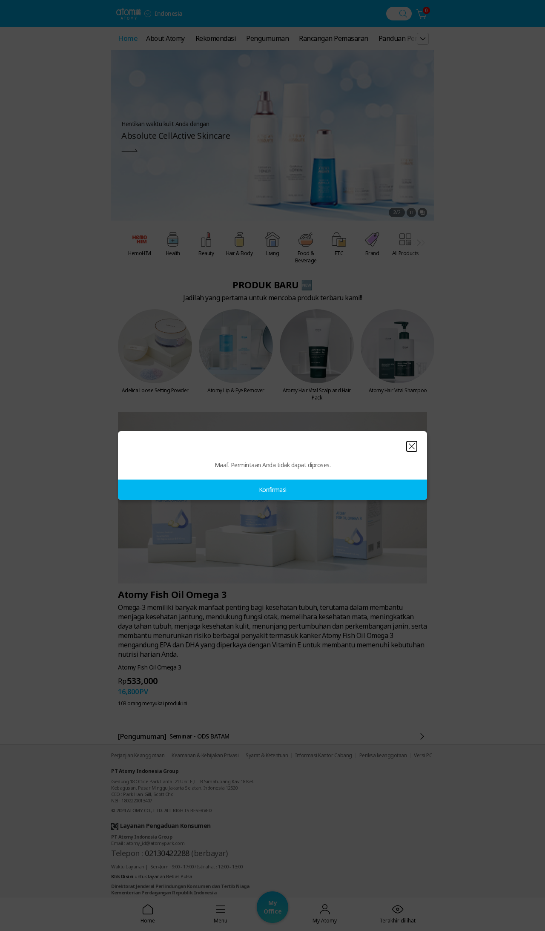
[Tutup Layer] (412, 446)
